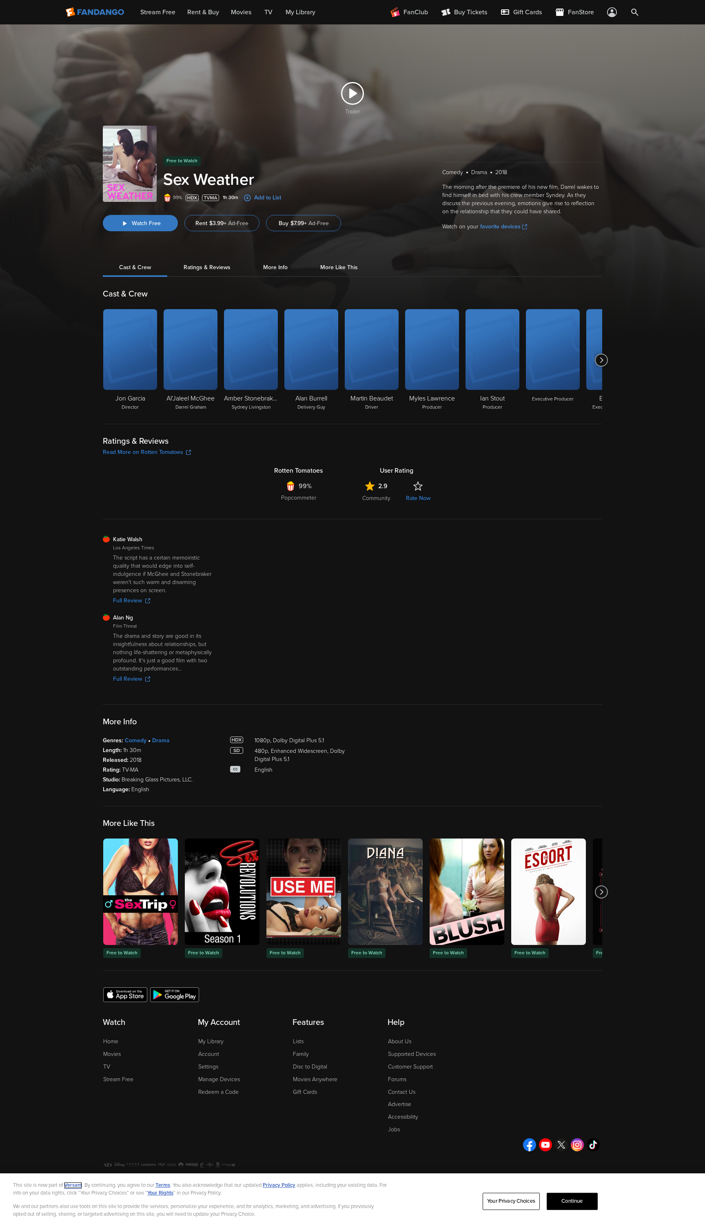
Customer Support (410, 1066)
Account (208, 1054)
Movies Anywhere (315, 1079)
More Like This (339, 267)
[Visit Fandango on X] (561, 1145)
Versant (73, 1185)
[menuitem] (521, 12)
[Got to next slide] (601, 360)
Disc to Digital (310, 1066)
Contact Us (401, 1092)
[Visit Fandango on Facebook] (530, 1145)
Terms (162, 1185)
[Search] (635, 12)
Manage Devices (219, 1079)
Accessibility (403, 1116)
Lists (298, 1041)
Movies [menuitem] (241, 12)
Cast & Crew (135, 267)
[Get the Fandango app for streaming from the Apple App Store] (125, 994)
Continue (572, 1201)
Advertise (399, 1104)
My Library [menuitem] (300, 12)
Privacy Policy (279, 1185)
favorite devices (500, 226)
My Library (211, 1041)
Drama (161, 740)
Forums (397, 1079)
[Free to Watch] (140, 891)
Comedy (135, 740)
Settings (208, 1066)
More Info (275, 267)
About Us (399, 1041)
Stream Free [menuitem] (157, 12)
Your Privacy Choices (511, 1201)
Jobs (394, 1129)
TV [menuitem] (268, 12)
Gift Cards (305, 1092)
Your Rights (160, 1193)
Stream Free (118, 1079)
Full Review (127, 600)
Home (110, 1041)
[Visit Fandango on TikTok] (593, 1145)
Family (301, 1054)
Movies (112, 1054)
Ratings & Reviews (207, 267)
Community (376, 498)
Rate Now (418, 498)
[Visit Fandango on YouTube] (545, 1145)
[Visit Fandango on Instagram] (577, 1145)
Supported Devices (412, 1054)
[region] (352, 1200)
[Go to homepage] (95, 12)
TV (106, 1066)
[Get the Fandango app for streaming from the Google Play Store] (175, 994)
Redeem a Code (218, 1092)
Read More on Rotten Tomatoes (143, 452)
